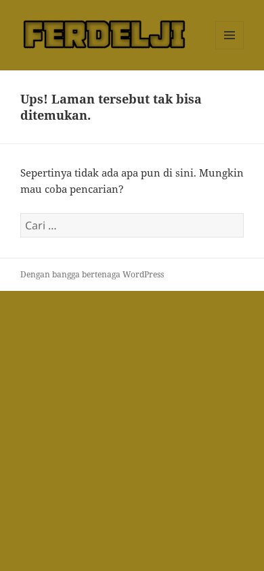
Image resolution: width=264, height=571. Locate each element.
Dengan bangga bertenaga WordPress (92, 274)
